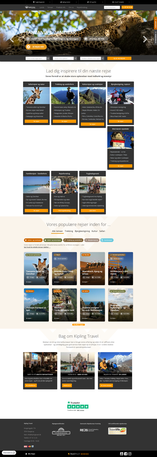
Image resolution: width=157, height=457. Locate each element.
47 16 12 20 (33, 438)
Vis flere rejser (78, 325)
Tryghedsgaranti (41, 2)
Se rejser (119, 58)
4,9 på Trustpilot (121, 2)
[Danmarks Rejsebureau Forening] (89, 430)
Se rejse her (38, 47)
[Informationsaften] (40, 364)
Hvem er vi (67, 385)
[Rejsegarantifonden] (61, 432)
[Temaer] (115, 364)
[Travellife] (117, 432)
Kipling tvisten (68, 2)
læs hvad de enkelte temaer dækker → (37, 247)
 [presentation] (145, 39)
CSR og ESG (95, 2)
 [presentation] (12, 39)
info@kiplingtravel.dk (34, 435)
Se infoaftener (30, 385)
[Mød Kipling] (78, 364)
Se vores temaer (106, 385)
